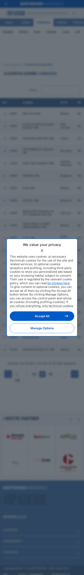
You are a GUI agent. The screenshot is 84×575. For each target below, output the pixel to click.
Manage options (42, 328)
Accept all (42, 316)
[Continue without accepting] (42, 250)
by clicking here (58, 283)
